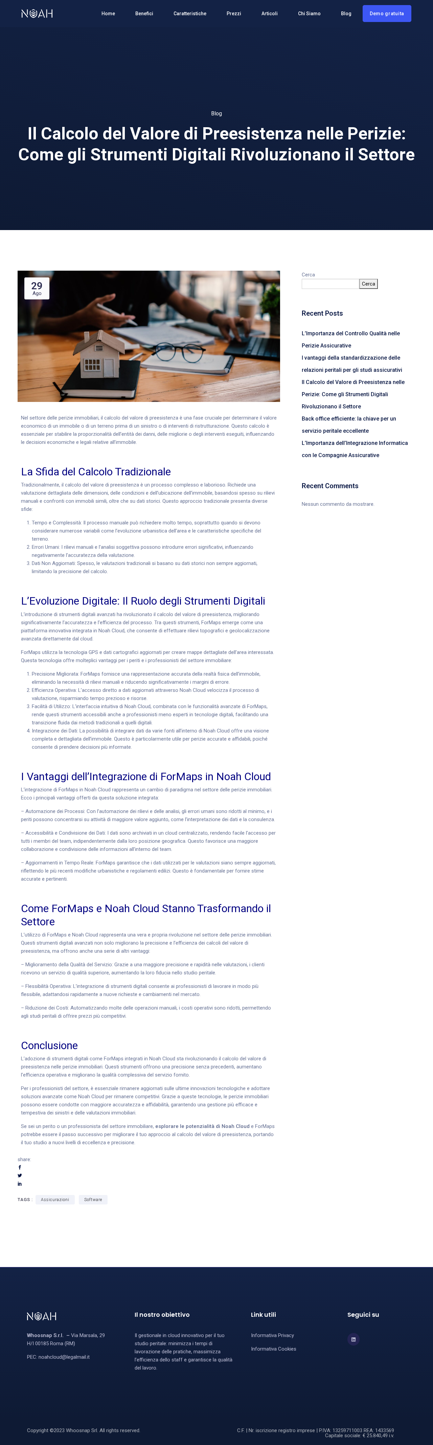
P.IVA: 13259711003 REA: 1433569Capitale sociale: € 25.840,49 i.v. (356, 1433)
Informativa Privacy (272, 1335)
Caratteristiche (190, 13)
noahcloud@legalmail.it (64, 1357)
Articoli (269, 13)
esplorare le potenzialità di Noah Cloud (202, 1126)
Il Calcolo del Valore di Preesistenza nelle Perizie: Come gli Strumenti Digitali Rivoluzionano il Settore (353, 394)
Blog (346, 13)
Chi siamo (309, 13)
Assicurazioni (55, 1199)
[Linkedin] (353, 1339)
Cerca (308, 275)
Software (93, 1199)
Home (108, 13)
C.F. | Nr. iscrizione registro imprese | (278, 1430)
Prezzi (234, 13)
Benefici (144, 13)
